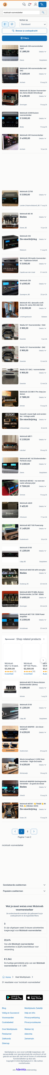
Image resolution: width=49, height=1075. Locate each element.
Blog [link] (4, 1008)
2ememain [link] (29, 1038)
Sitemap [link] (5, 1043)
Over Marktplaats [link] (9, 1029)
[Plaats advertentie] (42, 4)
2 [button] (27, 831)
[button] (30, 4)
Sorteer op (23, 20)
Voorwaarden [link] (8, 1017)
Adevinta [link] (28, 1034)
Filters (26, 38)
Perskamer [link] (6, 1034)
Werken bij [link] (29, 1029)
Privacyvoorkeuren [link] (32, 1022)
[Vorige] (15, 831)
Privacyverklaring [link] (32, 1017)
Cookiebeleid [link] (7, 1022)
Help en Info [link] (29, 1013)
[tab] (5, 24)
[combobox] (21, 12)
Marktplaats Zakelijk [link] (33, 1008)
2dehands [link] (6, 1038)
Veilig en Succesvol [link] (10, 1013)
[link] (5, 4)
